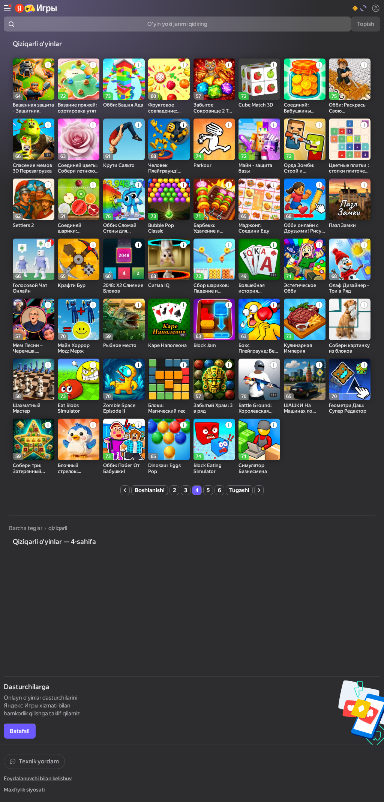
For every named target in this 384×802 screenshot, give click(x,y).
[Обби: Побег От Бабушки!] (124, 439)
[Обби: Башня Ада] (124, 79)
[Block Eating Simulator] (214, 439)
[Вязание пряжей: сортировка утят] (78, 79)
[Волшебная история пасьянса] (259, 259)
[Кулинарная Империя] (305, 319)
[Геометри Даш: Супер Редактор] (349, 379)
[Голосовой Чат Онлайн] (33, 259)
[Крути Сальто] (124, 139)
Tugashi (239, 490)
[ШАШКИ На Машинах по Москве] (305, 379)
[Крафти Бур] (78, 259)
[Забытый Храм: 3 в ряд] (214, 379)
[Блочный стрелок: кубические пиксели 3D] (78, 439)
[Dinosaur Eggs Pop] (169, 439)
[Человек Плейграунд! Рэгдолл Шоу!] (169, 139)
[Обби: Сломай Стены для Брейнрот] (124, 199)
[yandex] (36, 8)
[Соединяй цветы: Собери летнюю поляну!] (78, 139)
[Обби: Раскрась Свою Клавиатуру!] (349, 79)
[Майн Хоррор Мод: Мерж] (78, 319)
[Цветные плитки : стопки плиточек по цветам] (349, 139)
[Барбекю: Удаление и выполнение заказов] (214, 199)
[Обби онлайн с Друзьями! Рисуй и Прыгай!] (305, 199)
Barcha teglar (25, 528)
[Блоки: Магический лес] (169, 379)
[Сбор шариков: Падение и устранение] (214, 259)
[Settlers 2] (33, 199)
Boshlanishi (150, 490)
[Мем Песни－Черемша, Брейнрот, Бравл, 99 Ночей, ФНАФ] (33, 319)
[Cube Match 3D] (259, 79)
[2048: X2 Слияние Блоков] (124, 259)
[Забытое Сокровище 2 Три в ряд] (214, 79)
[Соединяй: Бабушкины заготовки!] (305, 79)
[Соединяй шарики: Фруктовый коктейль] (78, 199)
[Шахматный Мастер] (33, 379)
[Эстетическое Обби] (305, 259)
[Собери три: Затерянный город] (33, 439)
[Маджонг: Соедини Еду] (259, 199)
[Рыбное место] (124, 319)
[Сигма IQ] (169, 259)
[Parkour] (214, 139)
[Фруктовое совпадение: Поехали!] (169, 79)
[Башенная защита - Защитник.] (33, 79)
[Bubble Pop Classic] (169, 199)
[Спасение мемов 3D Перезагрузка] (33, 139)
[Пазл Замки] (349, 199)
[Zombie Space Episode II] (124, 379)
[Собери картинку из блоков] (349, 319)
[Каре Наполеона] (169, 319)
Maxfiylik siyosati (24, 790)
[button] (360, 8)
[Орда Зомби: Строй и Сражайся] (305, 139)
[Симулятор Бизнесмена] (259, 439)
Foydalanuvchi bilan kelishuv (38, 778)
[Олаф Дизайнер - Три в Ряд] (349, 259)
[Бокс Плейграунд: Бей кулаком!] (259, 319)
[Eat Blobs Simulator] (78, 379)
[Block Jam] (214, 319)
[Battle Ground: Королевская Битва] (259, 379)
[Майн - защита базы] (259, 139)
